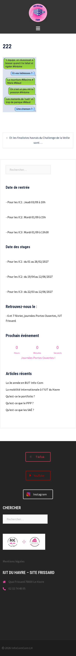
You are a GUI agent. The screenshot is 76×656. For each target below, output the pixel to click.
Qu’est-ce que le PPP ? (20, 403)
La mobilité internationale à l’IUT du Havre (33, 389)
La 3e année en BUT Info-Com (24, 383)
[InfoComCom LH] (38, 12)
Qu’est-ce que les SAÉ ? (20, 410)
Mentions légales (14, 561)
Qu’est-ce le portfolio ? (20, 396)
